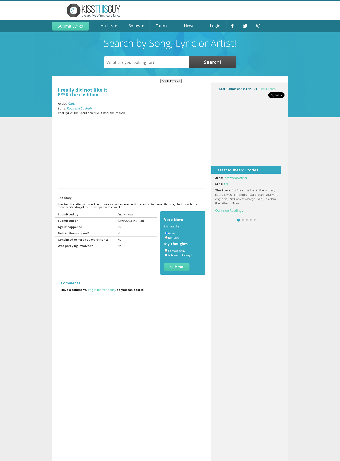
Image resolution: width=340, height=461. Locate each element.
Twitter (245, 26)
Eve (226, 184)
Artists (107, 25)
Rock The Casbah (79, 108)
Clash (72, 103)
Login (215, 25)
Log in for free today (102, 290)
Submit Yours (267, 89)
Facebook (232, 26)
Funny (171, 233)
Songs (134, 25)
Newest (191, 25)
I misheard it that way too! (181, 255)
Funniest (164, 25)
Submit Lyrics (70, 26)
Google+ (257, 26)
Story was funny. (176, 251)
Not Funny (173, 238)
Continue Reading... (229, 210)
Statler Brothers (236, 178)
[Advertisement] (249, 134)
